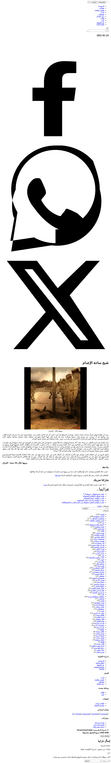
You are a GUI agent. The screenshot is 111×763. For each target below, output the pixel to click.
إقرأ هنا (57, 475)
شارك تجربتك (99, 723)
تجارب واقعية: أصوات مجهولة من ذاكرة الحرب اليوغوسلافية (83, 502)
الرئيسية (101, 661)
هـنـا (45, 485)
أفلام (102, 692)
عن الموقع (100, 665)
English (101, 669)
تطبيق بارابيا (100, 703)
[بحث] (94, 2)
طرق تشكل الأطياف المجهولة (93, 496)
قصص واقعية (99, 680)
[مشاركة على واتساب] (55, 251)
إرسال (87, 761)
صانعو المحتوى (99, 667)
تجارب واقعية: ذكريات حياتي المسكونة (90, 500)
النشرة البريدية (99, 725)
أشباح (99, 506)
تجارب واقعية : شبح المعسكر (94, 498)
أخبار (102, 678)
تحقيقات (101, 682)
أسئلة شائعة (100, 663)
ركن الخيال (100, 684)
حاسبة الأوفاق (99, 705)
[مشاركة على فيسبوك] (55, 144)
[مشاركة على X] (55, 357)
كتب (102, 694)
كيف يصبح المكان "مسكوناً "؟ (93, 494)
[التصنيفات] (102, 2)
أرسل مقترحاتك (98, 727)
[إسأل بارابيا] (105, 736)
